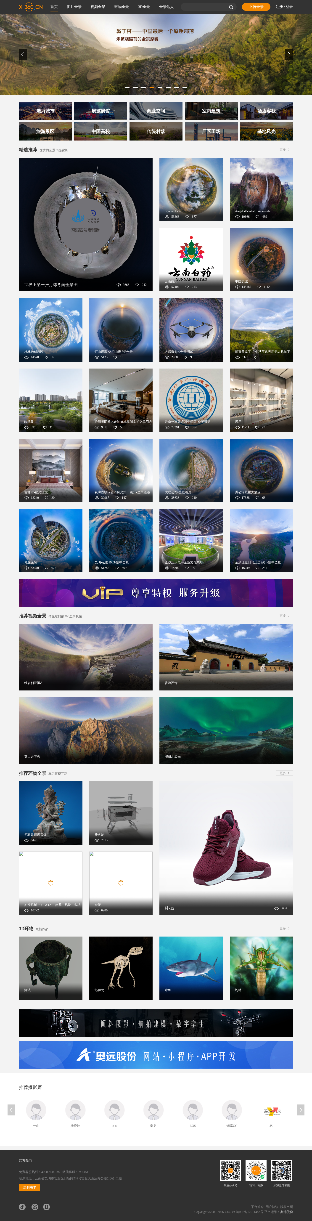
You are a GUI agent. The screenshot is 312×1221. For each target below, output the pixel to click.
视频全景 (98, 7)
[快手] (36, 1207)
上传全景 (256, 7)
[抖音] (24, 1207)
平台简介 (257, 1207)
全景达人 (166, 7)
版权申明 (286, 1207)
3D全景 (144, 7)
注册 (279, 7)
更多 (283, 149)
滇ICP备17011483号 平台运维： (258, 1212)
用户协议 (272, 1207)
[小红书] (48, 1207)
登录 (289, 7)
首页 (54, 7)
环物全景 (121, 7)
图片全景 (74, 7)
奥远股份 (286, 1212)
